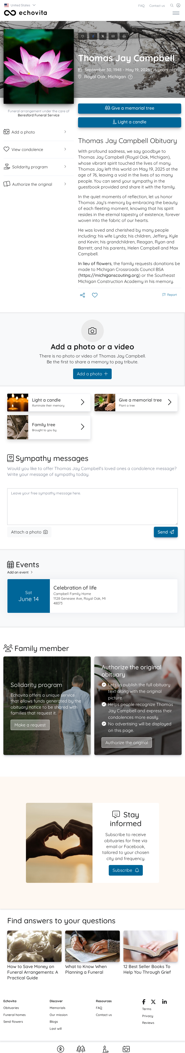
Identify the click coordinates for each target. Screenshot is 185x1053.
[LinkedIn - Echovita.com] (164, 1003)
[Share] (83, 295)
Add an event (18, 572)
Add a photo (89, 373)
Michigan (117, 76)
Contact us (157, 6)
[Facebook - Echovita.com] (143, 1003)
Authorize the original (126, 742)
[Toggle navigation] (175, 13)
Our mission (58, 1015)
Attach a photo (26, 532)
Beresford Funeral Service (39, 115)
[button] (20, 5)
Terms (146, 1009)
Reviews (148, 1023)
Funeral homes (14, 1015)
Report (172, 295)
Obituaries (11, 1008)
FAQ (141, 6)
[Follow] (95, 295)
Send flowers (13, 1022)
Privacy (147, 1016)
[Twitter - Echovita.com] (153, 1003)
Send (163, 532)
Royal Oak (95, 76)
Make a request (30, 725)
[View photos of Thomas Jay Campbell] (39, 66)
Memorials (57, 1008)
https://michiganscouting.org (109, 275)
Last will (56, 1029)
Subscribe (123, 870)
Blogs (54, 1022)
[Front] (24, 13)
